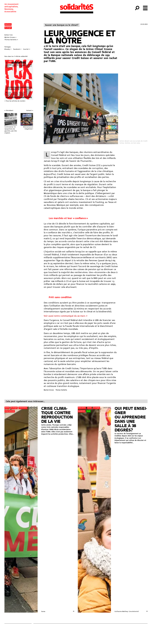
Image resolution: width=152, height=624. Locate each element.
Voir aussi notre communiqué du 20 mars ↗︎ (65, 316)
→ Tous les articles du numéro (14, 101)
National (8, 24)
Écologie (8, 28)
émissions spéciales (105, 155)
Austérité (81, 411)
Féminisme (23, 408)
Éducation (81, 408)
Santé (7, 408)
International (9, 411)
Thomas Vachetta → (11, 40)
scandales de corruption (90, 168)
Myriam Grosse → (10, 37)
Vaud (88, 411)
